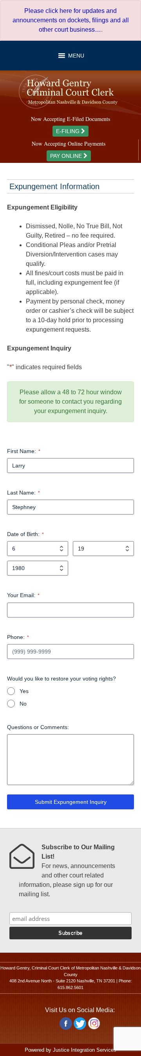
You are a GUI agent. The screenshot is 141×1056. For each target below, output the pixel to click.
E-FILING (68, 131)
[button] (76, 55)
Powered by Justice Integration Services (70, 1050)
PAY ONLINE (66, 156)
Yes (24, 691)
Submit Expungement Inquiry (71, 802)
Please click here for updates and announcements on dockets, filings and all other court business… (71, 20)
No (23, 703)
